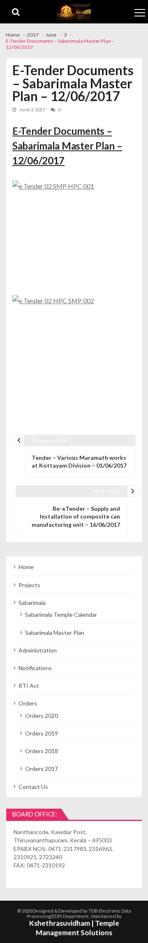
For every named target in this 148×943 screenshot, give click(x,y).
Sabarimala (32, 602)
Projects (29, 584)
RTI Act (28, 685)
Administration (37, 650)
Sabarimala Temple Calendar (61, 614)
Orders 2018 (41, 750)
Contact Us (33, 786)
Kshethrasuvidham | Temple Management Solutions (74, 928)
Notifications (35, 667)
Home (26, 566)
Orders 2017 (41, 768)
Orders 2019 (41, 733)
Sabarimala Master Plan (54, 632)
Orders (27, 703)
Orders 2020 (41, 715)
